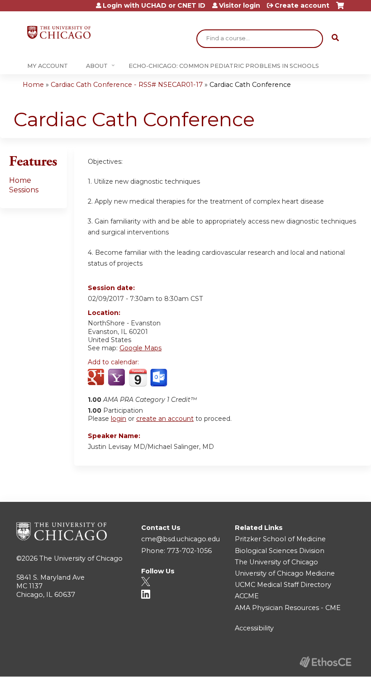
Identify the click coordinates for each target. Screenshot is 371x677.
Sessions (23, 190)
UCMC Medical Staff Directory (283, 585)
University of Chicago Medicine (285, 573)
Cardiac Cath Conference (250, 85)
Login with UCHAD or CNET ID (154, 5)
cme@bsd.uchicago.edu (180, 539)
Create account (302, 5)
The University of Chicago (81, 558)
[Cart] (340, 8)
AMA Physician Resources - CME (288, 608)
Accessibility (254, 628)
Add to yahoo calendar (117, 378)
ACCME (247, 596)
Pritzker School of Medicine (280, 539)
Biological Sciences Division (279, 551)
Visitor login (239, 5)
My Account (47, 65)
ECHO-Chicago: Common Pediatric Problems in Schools (223, 65)
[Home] (58, 32)
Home (33, 85)
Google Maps (140, 348)
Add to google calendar (97, 378)
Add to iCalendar (137, 377)
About (97, 65)
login (118, 419)
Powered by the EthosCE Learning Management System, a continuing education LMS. (325, 661)
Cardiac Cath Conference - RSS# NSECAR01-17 (127, 85)
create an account (165, 419)
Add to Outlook (159, 378)
